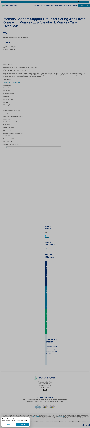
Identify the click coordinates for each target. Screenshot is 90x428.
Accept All (22, 424)
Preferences (8, 424)
